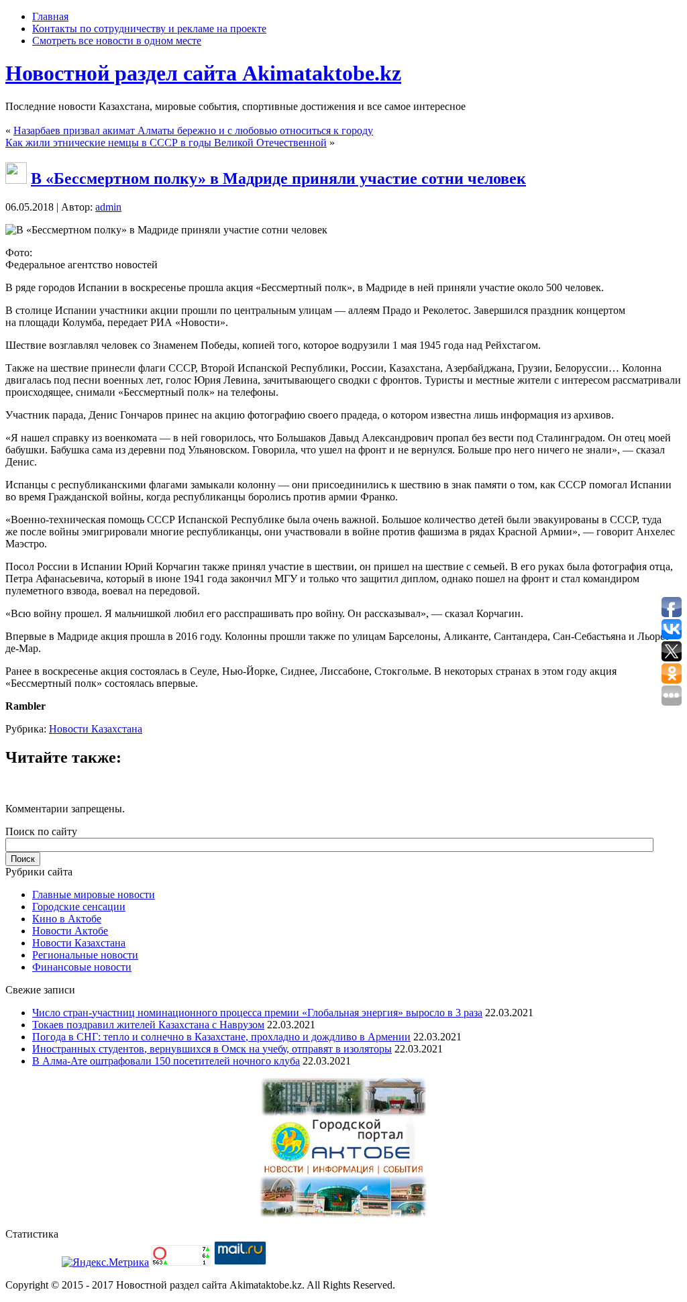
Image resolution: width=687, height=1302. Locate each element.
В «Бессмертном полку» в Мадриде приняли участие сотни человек (278, 178)
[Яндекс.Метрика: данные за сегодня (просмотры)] (105, 1262)
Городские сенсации (78, 906)
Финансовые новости (81, 967)
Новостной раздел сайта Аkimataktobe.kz (203, 73)
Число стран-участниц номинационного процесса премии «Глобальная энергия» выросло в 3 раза (257, 1012)
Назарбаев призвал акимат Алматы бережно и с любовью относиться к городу (193, 130)
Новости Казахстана (95, 729)
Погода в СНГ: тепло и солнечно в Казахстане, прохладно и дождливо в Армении (221, 1036)
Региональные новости (85, 955)
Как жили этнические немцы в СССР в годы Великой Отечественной (166, 142)
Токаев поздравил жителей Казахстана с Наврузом (148, 1024)
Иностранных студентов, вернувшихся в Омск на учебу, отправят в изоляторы (212, 1048)
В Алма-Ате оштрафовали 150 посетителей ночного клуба (166, 1061)
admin (108, 207)
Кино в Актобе (66, 918)
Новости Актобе (70, 930)
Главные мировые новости (93, 894)
